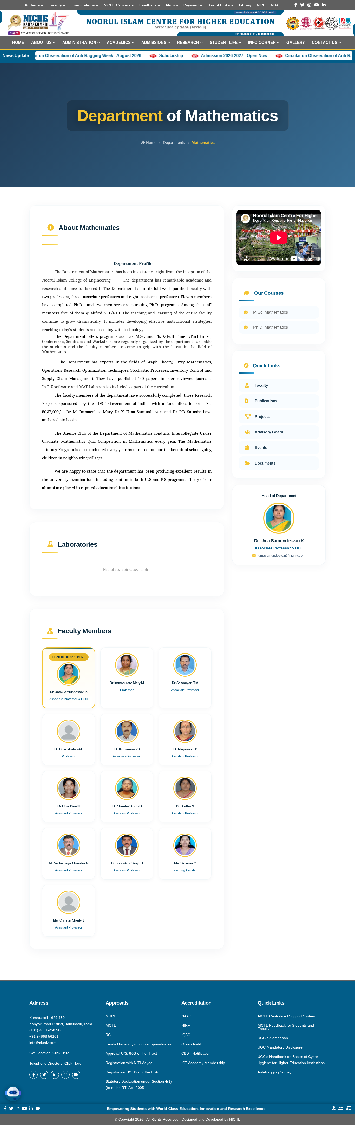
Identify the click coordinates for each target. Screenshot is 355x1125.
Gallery (295, 42)
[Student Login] (334, 1109)
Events (261, 447)
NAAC (186, 1016)
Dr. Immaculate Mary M (127, 683)
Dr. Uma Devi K (68, 806)
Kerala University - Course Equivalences (139, 1044)
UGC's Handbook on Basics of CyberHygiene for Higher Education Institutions (291, 1059)
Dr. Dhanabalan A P (68, 749)
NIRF (185, 1025)
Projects (262, 416)
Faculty (261, 385)
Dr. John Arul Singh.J (127, 863)
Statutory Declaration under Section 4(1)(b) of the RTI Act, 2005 (139, 1084)
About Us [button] (41, 42)
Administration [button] (79, 42)
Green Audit (191, 1044)
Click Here (60, 1053)
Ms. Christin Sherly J (68, 920)
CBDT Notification (196, 1053)
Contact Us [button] (324, 42)
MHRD (111, 1016)
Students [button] (32, 5)
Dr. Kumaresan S (127, 749)
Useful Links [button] (219, 5)
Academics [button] (119, 42)
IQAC (185, 1035)
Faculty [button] (56, 5)
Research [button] (188, 42)
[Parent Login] (340, 1109)
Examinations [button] (83, 5)
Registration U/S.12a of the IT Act (133, 1072)
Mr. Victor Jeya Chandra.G (68, 863)
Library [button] (245, 5)
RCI (109, 1035)
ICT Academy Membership (203, 1062)
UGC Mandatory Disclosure (280, 1047)
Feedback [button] (148, 5)
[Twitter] (302, 5)
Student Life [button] (224, 42)
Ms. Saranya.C (185, 863)
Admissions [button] (153, 42)
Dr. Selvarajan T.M (185, 683)
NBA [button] (275, 5)
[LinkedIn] (324, 5)
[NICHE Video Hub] (76, 1075)
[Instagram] (309, 5)
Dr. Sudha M (185, 806)
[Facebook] (295, 5)
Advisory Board (269, 432)
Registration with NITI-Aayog (129, 1063)
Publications (266, 401)
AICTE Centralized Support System (286, 1016)
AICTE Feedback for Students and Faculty (286, 1027)
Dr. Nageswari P (185, 749)
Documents (265, 463)
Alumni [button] (172, 5)
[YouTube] (316, 5)
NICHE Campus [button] (118, 5)
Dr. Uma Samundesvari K (69, 692)
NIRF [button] (261, 5)
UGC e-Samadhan (273, 1038)
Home (18, 42)
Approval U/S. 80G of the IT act (131, 1053)
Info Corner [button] (262, 42)
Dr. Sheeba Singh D (127, 806)
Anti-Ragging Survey (274, 1072)
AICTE (111, 1025)
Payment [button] (191, 5)
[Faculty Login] (348, 1109)
